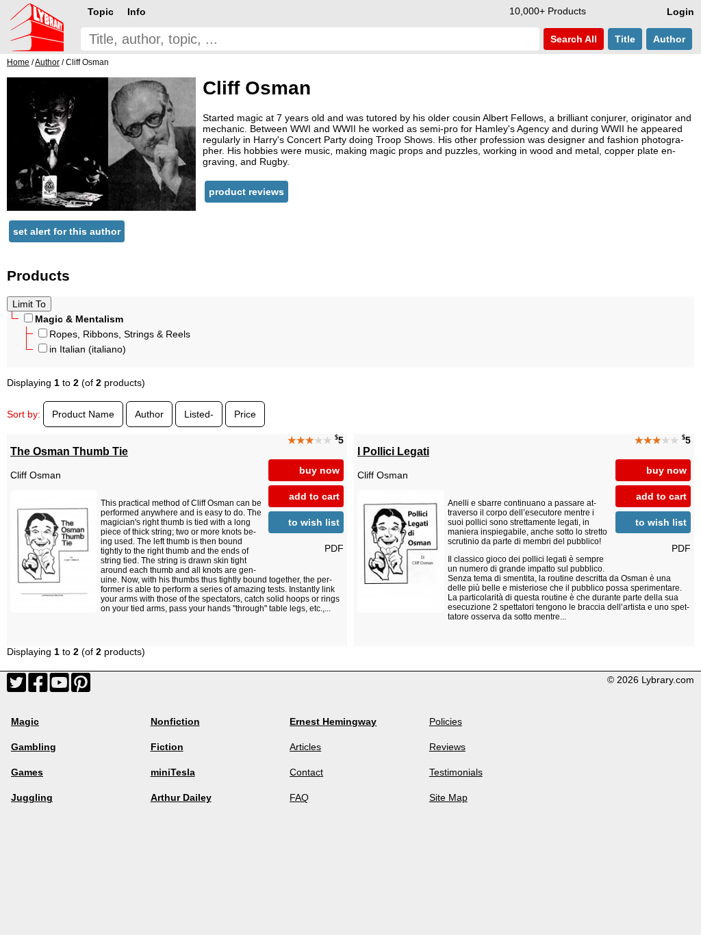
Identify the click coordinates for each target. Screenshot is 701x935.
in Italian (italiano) (87, 349)
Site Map (448, 797)
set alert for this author (66, 231)
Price (245, 414)
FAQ (299, 797)
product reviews (246, 191)
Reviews (447, 746)
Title (625, 39)
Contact (306, 772)
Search (572, 39)
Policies (445, 721)
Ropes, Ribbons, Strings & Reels (119, 334)
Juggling (32, 797)
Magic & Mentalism (79, 318)
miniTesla (173, 772)
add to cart (314, 496)
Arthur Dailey (181, 797)
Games (27, 772)
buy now (319, 470)
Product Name (83, 414)
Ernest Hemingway (333, 721)
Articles (305, 746)
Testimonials (456, 772)
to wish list (314, 522)
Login (680, 11)
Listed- (199, 414)
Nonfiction (175, 721)
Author (669, 39)
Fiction (167, 746)
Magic (25, 721)
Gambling (33, 746)
